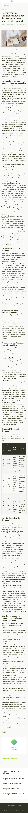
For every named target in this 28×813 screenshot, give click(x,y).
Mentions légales (11, 805)
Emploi (7, 5)
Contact (19, 805)
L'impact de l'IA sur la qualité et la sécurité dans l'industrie (12, 784)
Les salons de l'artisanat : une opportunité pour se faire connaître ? (12, 788)
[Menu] (16, 1)
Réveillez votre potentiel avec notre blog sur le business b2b (13, 778)
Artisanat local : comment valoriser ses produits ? (13, 793)
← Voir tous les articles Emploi (9, 758)
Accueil (3, 5)
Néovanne (4, 54)
